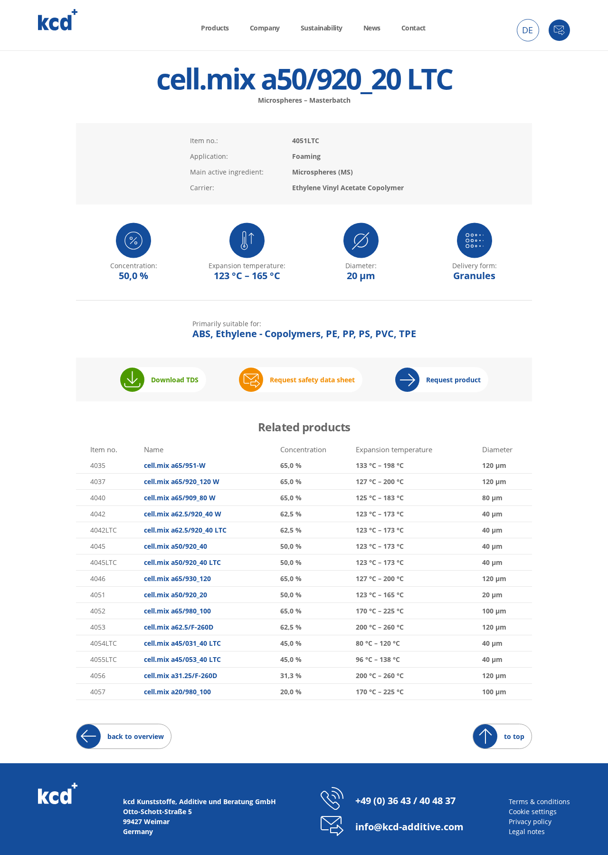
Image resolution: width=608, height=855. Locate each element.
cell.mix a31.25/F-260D (180, 675)
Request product (453, 379)
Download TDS (175, 379)
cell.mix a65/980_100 (177, 610)
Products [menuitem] (215, 27)
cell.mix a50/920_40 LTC (182, 562)
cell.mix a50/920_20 (175, 594)
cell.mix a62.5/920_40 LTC (185, 529)
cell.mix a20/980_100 (177, 691)
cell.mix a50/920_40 (175, 546)
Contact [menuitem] (413, 27)
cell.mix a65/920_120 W (181, 481)
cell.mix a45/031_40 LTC (182, 643)
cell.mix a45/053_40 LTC (182, 659)
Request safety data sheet (312, 379)
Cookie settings (533, 811)
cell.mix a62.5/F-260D (178, 627)
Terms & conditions (539, 801)
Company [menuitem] (265, 27)
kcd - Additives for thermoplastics (58, 19)
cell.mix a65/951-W (175, 465)
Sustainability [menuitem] (321, 27)
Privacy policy (530, 821)
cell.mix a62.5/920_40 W (182, 513)
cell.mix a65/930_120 (177, 578)
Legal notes (527, 831)
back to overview (135, 736)
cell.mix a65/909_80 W (180, 497)
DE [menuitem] (527, 30)
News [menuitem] (371, 27)
